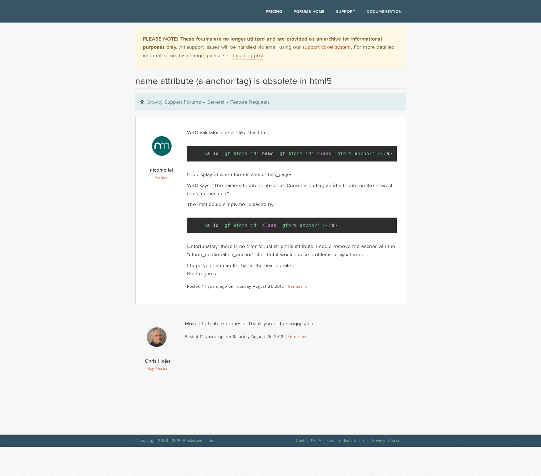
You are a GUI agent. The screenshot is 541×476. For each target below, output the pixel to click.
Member (161, 177)
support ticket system (326, 47)
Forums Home (309, 11)
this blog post (248, 55)
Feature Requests (250, 102)
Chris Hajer (157, 361)
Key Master (158, 368)
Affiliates (326, 440)
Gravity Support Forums (174, 102)
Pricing (274, 11)
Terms (364, 440)
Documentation (384, 11)
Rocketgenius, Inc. (199, 440)
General (216, 102)
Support (345, 11)
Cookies (395, 440)
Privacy (378, 440)
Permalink (297, 286)
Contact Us (306, 440)
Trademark (346, 440)
